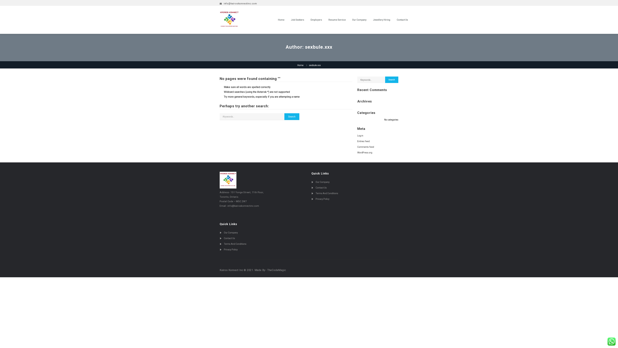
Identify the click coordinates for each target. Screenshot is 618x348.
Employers (316, 20)
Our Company (359, 20)
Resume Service (337, 20)
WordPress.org (364, 152)
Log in (360, 135)
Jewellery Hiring (381, 20)
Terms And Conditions (235, 244)
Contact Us (402, 20)
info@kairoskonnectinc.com (240, 3)
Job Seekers (297, 20)
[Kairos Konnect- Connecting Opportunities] (246, 19)
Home (281, 20)
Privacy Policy (231, 249)
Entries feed (363, 141)
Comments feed (365, 147)
